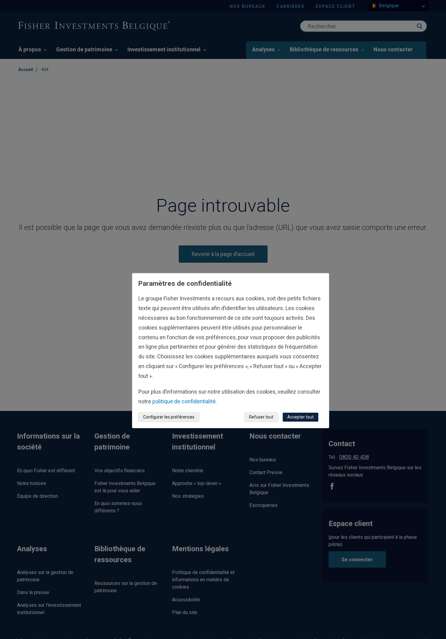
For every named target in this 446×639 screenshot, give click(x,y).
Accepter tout (300, 417)
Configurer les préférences (168, 417)
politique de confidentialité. (184, 401)
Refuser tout (261, 417)
